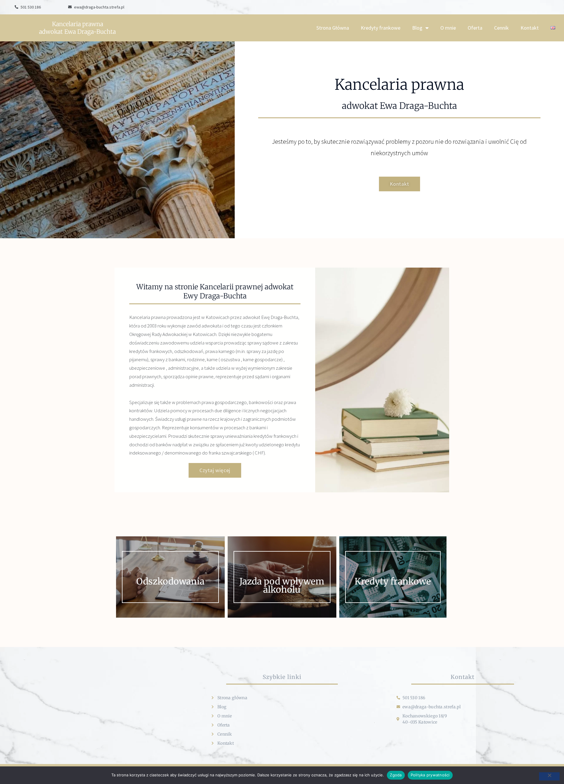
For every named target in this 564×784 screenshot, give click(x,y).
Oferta (475, 27)
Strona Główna (332, 27)
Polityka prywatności (430, 775)
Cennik (501, 27)
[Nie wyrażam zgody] (549, 776)
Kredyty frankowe (380, 27)
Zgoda (396, 775)
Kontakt (530, 27)
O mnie (448, 27)
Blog (417, 27)
